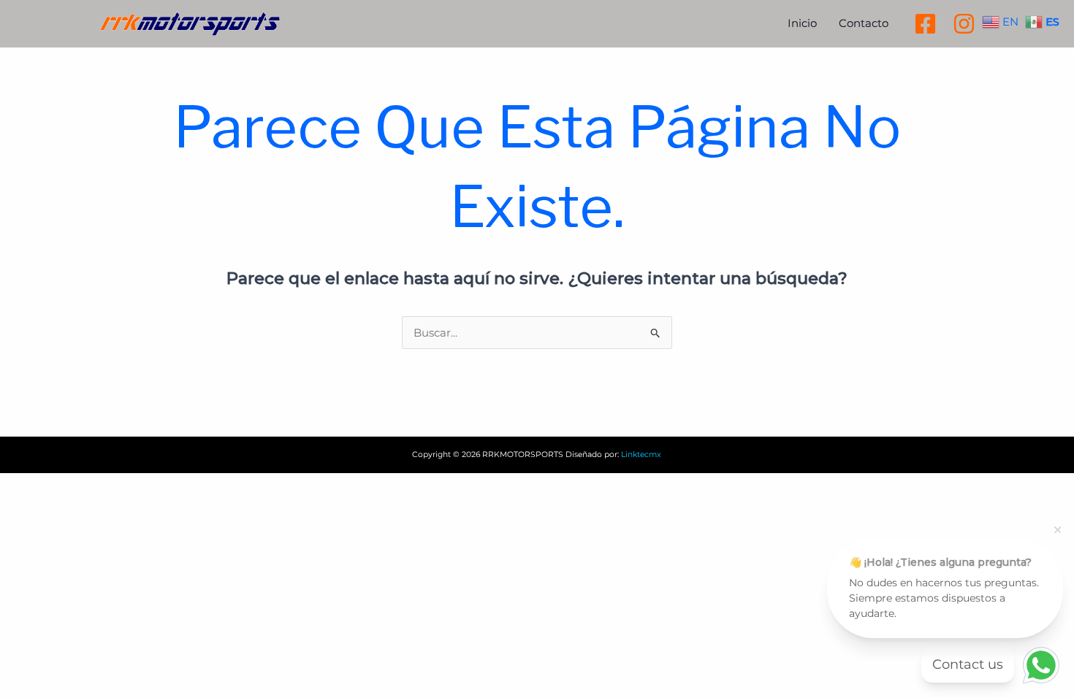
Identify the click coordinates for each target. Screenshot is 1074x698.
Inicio (802, 23)
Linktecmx (641, 454)
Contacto (863, 23)
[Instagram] (964, 23)
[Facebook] (925, 23)
